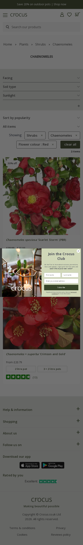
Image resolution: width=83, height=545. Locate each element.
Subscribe (61, 287)
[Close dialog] (78, 251)
